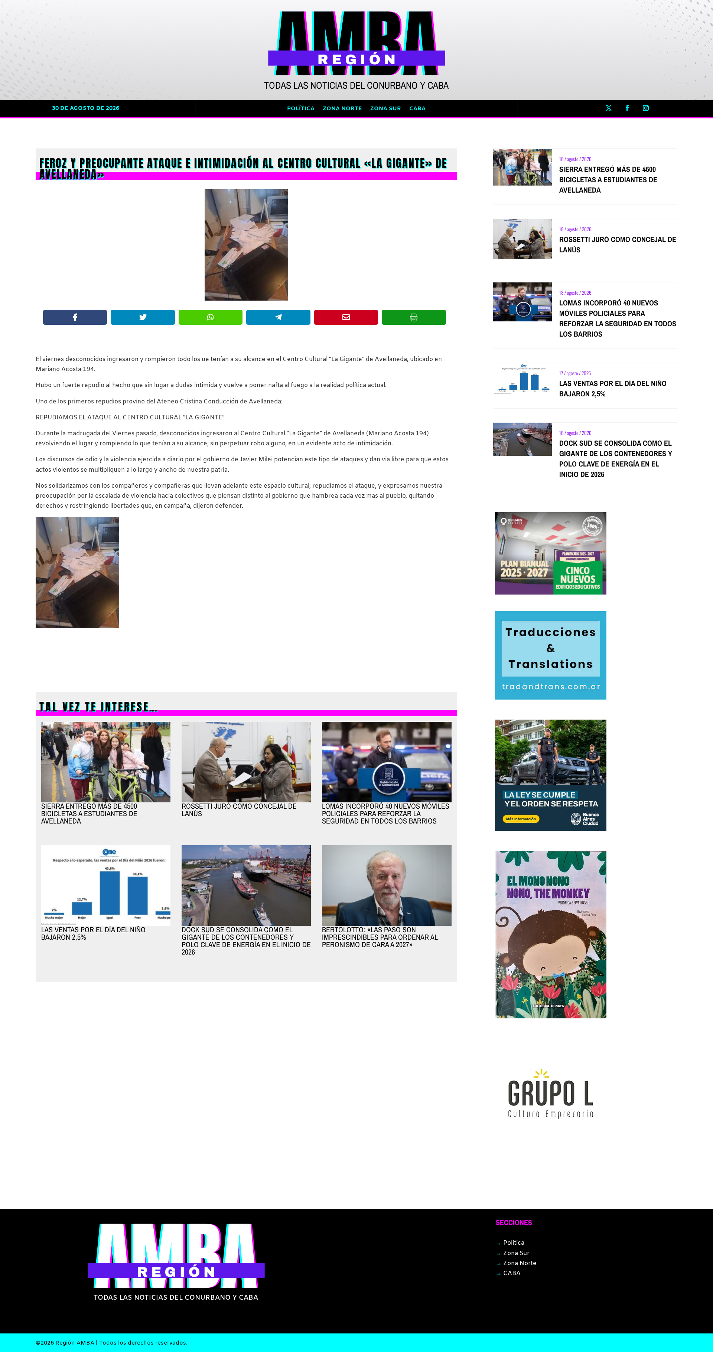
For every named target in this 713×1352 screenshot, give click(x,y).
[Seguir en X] (609, 108)
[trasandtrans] (550, 698)
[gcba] (550, 829)
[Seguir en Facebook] (627, 108)
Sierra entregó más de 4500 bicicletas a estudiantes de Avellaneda (89, 813)
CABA (417, 109)
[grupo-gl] (550, 1148)
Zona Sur (385, 109)
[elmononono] (550, 1017)
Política (301, 109)
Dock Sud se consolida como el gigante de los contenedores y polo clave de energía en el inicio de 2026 (246, 940)
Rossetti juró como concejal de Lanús (239, 809)
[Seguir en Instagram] (646, 108)
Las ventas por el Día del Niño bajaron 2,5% (93, 933)
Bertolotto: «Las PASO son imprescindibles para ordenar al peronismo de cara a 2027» (379, 936)
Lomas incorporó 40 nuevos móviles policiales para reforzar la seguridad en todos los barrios (385, 813)
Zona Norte (342, 109)
